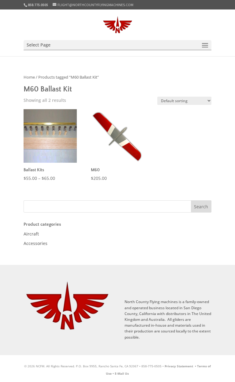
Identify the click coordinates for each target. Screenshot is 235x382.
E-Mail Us (122, 373)
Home (29, 77)
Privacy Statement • (181, 366)
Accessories (35, 243)
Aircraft (31, 234)
